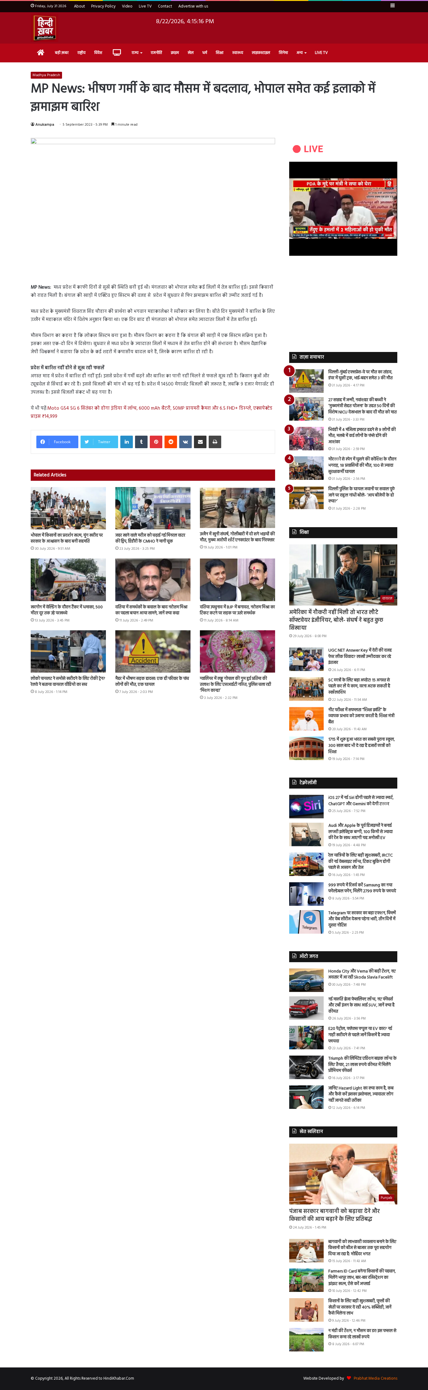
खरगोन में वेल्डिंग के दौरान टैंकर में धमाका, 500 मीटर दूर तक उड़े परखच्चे (67, 610)
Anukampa (44, 125)
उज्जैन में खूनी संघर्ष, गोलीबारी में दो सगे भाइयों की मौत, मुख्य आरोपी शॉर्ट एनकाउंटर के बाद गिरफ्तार (237, 537)
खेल (191, 53)
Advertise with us (193, 6)
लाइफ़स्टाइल (261, 53)
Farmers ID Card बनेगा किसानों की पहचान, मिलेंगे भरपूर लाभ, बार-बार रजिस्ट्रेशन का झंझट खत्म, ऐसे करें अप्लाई (362, 1277)
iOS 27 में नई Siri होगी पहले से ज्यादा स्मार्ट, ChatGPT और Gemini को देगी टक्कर (361, 801)
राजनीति (156, 53)
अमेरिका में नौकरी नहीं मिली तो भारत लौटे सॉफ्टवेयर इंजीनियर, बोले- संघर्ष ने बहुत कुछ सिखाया (336, 620)
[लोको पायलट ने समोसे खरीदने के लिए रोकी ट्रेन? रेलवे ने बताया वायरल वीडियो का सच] (68, 651)
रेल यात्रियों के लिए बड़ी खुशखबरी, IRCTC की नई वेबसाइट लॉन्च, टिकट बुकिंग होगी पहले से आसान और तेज (360, 861)
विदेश (98, 53)
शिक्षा (219, 53)
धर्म (204, 53)
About (79, 6)
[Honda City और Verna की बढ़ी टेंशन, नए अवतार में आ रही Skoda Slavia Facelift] (306, 980)
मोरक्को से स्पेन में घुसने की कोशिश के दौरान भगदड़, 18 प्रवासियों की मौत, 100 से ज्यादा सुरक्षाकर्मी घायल (362, 465)
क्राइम (175, 53)
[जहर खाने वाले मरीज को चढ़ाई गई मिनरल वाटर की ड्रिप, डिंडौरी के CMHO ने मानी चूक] (153, 508)
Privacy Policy (103, 6)
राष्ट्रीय (81, 53)
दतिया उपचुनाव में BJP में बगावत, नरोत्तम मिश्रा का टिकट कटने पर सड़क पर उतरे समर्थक (237, 610)
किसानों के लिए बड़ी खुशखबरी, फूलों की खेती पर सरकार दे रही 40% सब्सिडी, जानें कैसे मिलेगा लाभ (359, 1307)
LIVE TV (321, 53)
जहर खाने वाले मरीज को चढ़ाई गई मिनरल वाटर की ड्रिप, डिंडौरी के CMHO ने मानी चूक (150, 538)
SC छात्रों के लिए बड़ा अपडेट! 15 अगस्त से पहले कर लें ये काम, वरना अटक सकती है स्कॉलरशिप (359, 686)
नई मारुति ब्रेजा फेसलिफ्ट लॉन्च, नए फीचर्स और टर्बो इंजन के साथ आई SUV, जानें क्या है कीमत (361, 1005)
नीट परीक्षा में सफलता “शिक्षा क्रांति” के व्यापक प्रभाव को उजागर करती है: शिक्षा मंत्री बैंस (361, 716)
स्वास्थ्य (237, 53)
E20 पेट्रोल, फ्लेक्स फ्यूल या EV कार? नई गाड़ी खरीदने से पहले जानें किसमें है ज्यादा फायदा (360, 1035)
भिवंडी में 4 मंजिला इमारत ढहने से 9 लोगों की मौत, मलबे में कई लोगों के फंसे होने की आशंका (362, 436)
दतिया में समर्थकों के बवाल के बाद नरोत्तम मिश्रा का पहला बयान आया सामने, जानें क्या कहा (151, 610)
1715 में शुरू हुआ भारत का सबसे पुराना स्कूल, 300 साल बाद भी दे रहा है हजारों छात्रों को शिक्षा (361, 745)
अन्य (300, 53)
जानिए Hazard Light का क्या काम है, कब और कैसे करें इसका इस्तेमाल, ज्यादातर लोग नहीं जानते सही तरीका (361, 1094)
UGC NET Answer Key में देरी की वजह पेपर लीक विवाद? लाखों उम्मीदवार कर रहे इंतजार (360, 656)
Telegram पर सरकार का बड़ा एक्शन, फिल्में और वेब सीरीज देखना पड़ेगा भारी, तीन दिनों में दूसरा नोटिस (362, 919)
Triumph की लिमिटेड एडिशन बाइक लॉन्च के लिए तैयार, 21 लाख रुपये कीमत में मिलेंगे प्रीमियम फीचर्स (362, 1064)
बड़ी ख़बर (62, 53)
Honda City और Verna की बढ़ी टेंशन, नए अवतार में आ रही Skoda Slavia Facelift (362, 974)
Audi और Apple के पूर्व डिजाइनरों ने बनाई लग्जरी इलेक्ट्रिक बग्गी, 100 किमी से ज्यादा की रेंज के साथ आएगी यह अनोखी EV (360, 832)
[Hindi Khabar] (44, 28)
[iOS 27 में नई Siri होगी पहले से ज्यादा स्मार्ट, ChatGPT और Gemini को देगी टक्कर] (306, 806)
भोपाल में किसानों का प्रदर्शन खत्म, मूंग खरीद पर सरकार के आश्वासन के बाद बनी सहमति (67, 538)
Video (127, 6)
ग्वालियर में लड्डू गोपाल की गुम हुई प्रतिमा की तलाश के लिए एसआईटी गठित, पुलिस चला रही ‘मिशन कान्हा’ (235, 684)
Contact (165, 6)
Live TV (145, 6)
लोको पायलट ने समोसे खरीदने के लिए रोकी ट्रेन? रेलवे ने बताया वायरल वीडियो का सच (68, 681)
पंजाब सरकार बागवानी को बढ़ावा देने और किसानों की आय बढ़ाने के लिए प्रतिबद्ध (334, 1215)
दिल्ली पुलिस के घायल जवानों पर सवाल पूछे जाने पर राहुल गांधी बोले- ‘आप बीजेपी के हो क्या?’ (361, 495)
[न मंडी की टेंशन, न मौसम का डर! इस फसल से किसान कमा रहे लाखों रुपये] (306, 1339)
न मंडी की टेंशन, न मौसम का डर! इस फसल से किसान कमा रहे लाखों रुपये (362, 1334)
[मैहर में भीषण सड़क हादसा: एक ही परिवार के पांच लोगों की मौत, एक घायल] (153, 651)
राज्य (135, 53)
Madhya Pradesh (46, 75)
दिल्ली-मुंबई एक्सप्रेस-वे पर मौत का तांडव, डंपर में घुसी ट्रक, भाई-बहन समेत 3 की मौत (360, 375)
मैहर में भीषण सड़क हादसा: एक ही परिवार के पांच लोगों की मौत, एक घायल (152, 681)
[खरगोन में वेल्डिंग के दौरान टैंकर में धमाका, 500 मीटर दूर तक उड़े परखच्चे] (68, 580)
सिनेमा (283, 53)
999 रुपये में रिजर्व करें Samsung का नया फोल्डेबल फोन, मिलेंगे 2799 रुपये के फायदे (362, 888)
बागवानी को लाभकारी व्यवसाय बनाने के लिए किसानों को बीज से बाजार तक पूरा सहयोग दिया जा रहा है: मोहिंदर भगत (362, 1248)
